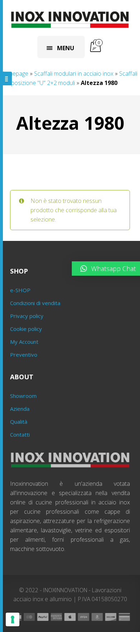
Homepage (14, 73)
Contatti (20, 434)
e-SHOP (20, 290)
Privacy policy (26, 315)
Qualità (18, 421)
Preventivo (23, 354)
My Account (24, 341)
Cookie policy (26, 328)
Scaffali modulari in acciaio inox (73, 73)
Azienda (19, 408)
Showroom (23, 395)
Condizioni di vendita (35, 303)
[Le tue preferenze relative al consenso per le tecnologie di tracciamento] (12, 619)
